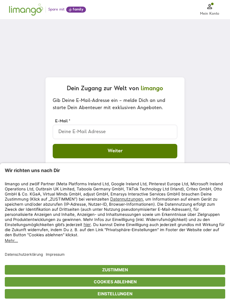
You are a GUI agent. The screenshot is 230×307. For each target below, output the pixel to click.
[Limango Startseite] (26, 9)
